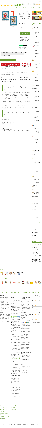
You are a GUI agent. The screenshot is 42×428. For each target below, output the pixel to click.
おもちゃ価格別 (14, 52)
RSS (1, 418)
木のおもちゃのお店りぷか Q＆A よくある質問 (36, 256)
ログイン (31, 4)
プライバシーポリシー (4, 416)
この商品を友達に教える (22, 47)
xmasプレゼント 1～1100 (5, 55)
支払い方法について (4, 407)
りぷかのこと (25, 7)
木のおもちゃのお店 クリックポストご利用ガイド (15, 358)
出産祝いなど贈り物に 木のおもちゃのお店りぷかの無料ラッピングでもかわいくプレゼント (36, 251)
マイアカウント (14, 405)
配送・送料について (4, 409)
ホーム (3, 128)
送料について (34, 247)
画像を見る (23, 59)
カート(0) (25, 4)
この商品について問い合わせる (24, 48)
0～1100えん (20, 52)
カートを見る (13, 407)
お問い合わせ (33, 7)
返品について (21, 36)
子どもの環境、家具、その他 (5, 52)
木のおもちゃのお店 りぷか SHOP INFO (36, 245)
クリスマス (25, 52)
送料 (39, 7)
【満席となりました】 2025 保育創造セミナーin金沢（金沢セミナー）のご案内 (36, 261)
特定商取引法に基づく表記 (23, 37)
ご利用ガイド (17, 7)
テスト (33, 265)
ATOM (4, 418)
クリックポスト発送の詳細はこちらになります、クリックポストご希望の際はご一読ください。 (16, 67)
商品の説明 (8, 59)
